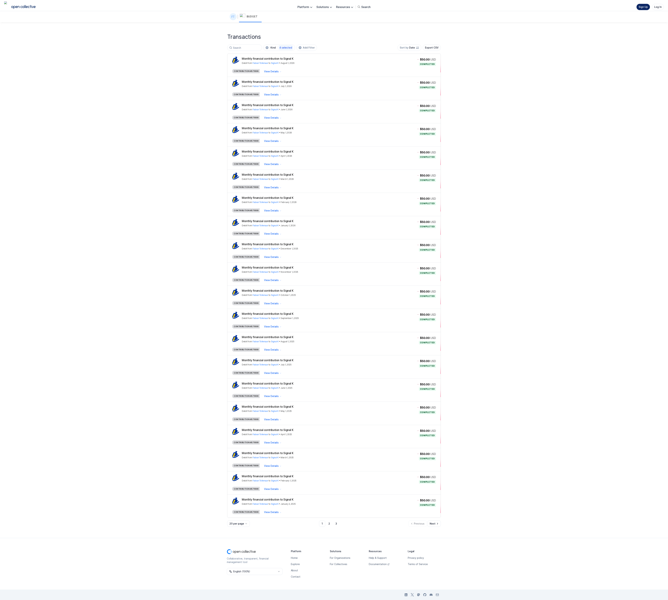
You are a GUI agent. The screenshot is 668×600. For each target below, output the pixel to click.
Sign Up (643, 6)
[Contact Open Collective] (437, 594)
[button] (250, 16)
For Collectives (338, 564)
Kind (281, 47)
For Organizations (340, 557)
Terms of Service (418, 564)
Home (294, 557)
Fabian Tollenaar (260, 63)
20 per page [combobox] (236, 523)
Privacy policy (416, 557)
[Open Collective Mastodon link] (418, 594)
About (294, 570)
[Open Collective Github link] (424, 594)
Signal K (275, 63)
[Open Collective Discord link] (431, 594)
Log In (658, 6)
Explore (295, 564)
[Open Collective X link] (412, 594)
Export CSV (432, 47)
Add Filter (309, 47)
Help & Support (378, 557)
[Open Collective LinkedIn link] (406, 594)
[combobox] (409, 48)
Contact (295, 576)
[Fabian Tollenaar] (234, 16)
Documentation (378, 564)
